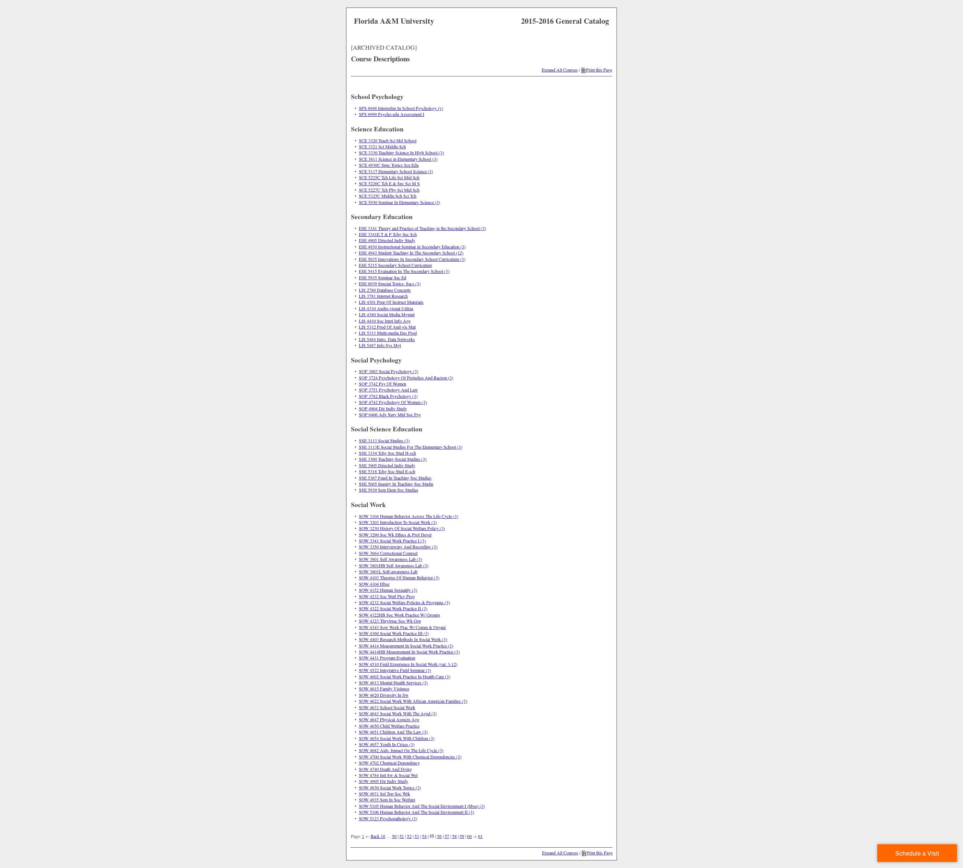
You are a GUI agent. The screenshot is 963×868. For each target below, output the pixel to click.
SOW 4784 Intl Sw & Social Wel (388, 775)
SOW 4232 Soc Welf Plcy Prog (387, 596)
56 (439, 836)
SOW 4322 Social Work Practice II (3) (393, 608)
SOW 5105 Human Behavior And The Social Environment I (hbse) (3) (422, 806)
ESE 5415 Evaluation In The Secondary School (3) (404, 271)
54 (424, 836)
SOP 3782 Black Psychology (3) (388, 396)
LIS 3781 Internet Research (383, 296)
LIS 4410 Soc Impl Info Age (384, 321)
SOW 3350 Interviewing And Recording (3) (398, 547)
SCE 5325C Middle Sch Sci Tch (387, 196)
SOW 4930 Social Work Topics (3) (390, 787)
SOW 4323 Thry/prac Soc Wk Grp (390, 621)
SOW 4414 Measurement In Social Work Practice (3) (406, 646)
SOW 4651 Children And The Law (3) (393, 732)
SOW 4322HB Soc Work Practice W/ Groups (399, 615)
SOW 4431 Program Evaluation (387, 658)
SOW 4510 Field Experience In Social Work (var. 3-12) (408, 664)
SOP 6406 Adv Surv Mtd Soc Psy (390, 414)
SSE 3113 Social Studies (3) (384, 440)
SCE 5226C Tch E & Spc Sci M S (389, 183)
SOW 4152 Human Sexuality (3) (388, 590)
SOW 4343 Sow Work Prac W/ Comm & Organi (402, 627)
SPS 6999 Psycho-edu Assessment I (391, 114)
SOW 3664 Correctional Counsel (388, 553)
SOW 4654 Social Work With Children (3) (396, 738)
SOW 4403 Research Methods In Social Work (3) (403, 639)
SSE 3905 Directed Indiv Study (387, 465)
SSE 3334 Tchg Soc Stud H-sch (387, 453)
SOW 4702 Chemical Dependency (389, 763)
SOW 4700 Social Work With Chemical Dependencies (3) (410, 757)
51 (401, 836)
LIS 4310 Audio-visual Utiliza (386, 308)
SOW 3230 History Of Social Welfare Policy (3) (402, 528)
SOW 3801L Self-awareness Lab (388, 571)
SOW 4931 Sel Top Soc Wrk (384, 793)
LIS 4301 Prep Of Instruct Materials (391, 302)
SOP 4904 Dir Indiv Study (383, 408)
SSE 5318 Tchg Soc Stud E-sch (387, 471)
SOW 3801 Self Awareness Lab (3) (390, 559)
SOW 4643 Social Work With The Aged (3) (398, 713)
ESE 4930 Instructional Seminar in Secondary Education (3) (412, 247)
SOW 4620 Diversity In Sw (384, 695)
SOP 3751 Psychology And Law (388, 390)
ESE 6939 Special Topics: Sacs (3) (390, 283)
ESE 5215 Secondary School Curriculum (395, 265)
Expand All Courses (560, 70)
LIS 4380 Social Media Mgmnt (387, 314)
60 (469, 836)
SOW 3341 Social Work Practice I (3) (392, 541)
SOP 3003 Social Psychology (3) (388, 371)
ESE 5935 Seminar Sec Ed (382, 277)
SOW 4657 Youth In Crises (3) (387, 744)
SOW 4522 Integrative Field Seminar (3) (395, 670)
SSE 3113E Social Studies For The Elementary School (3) (410, 447)
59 (462, 836)
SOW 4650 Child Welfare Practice (389, 726)
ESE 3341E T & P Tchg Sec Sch (388, 234)
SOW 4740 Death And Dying (385, 769)
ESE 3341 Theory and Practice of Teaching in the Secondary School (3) (422, 228)
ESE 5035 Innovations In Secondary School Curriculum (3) (412, 259)
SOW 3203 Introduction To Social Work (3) (398, 522)
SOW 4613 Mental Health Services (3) (393, 682)
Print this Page (599, 70)
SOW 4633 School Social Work (387, 707)
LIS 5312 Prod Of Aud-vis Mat (387, 327)
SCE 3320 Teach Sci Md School (387, 140)
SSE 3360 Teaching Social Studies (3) (393, 459)
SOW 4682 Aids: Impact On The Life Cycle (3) (401, 750)
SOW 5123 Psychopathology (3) (388, 818)
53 (417, 836)
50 (394, 836)
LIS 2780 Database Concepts (385, 290)
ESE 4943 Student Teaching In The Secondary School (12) (411, 253)
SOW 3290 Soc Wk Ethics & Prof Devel (395, 534)
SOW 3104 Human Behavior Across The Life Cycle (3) (408, 516)
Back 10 (378, 836)
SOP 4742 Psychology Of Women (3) (393, 402)
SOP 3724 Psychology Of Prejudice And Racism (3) (406, 378)
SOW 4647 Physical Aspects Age (389, 719)
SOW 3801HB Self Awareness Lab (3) (393, 565)
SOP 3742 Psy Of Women (382, 384)
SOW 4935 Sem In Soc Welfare (387, 799)
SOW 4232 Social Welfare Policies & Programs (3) (404, 602)
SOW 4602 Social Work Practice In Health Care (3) (404, 676)
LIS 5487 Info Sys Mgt (380, 345)
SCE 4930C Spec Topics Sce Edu (389, 165)
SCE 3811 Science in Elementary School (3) (398, 159)
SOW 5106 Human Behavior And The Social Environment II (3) (416, 812)
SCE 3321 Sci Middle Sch (382, 146)
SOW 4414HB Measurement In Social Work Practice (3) (409, 652)
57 (447, 836)
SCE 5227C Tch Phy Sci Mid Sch (389, 190)
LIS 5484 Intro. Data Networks (387, 339)
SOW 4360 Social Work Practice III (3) (394, 633)
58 (454, 836)
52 (409, 836)
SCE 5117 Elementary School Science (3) (396, 171)
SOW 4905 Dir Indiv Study (383, 781)
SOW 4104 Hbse (374, 584)
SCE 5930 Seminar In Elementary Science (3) (399, 202)
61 (480, 836)
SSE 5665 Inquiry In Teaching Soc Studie (396, 484)
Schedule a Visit (917, 853)
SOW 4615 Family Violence (384, 688)
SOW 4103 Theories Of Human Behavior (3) (399, 577)
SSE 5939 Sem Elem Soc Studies (388, 490)
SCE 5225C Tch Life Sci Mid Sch (389, 177)
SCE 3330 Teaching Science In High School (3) (401, 152)
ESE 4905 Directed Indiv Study (387, 240)
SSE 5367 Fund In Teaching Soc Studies (395, 478)
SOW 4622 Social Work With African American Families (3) (413, 701)
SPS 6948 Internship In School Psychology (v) (401, 108)
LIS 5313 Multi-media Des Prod (388, 333)
